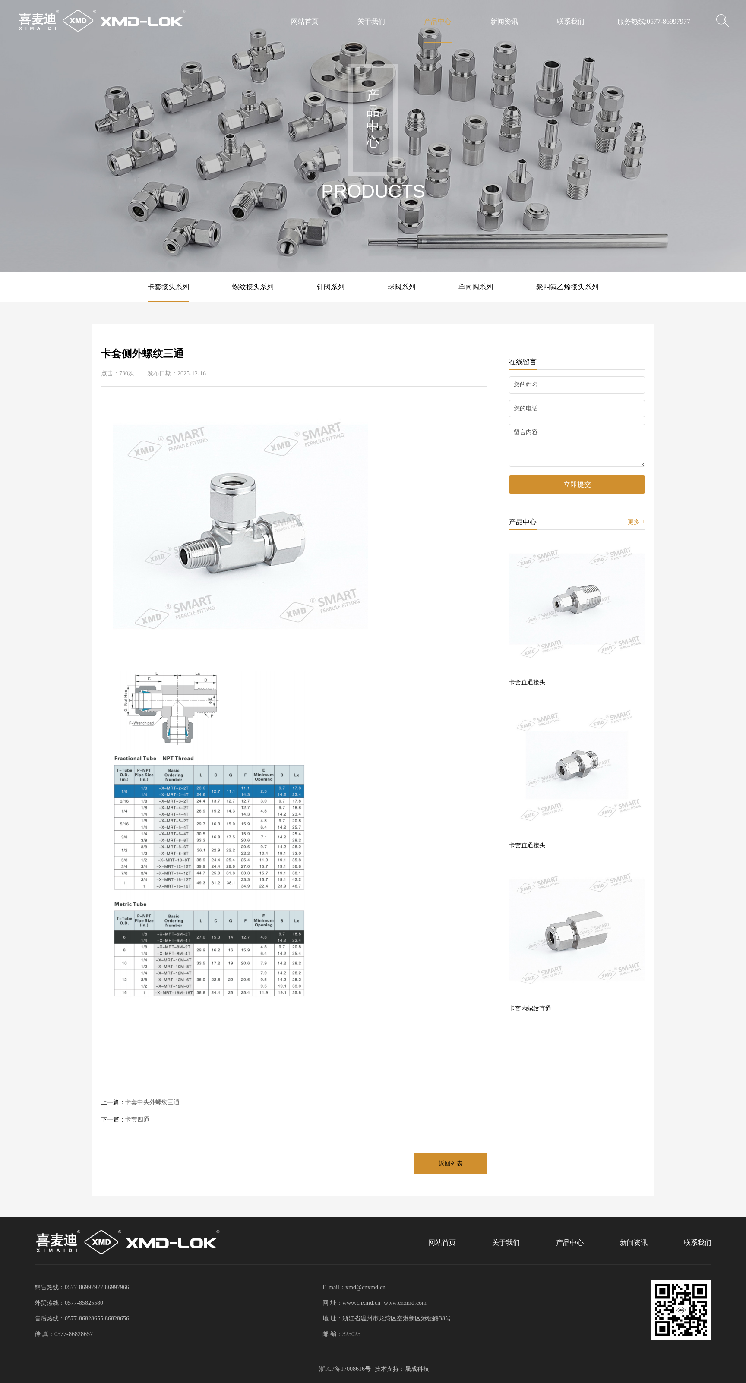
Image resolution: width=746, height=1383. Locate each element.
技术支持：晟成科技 (402, 1369)
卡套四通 (125, 1119)
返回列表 (451, 1163)
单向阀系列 (475, 286)
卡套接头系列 (168, 286)
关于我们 (371, 21)
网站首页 (305, 21)
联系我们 (571, 21)
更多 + (636, 522)
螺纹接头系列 (253, 286)
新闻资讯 (504, 21)
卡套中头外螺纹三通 (140, 1102)
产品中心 (438, 21)
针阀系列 (331, 286)
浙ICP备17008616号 (345, 1369)
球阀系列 (401, 286)
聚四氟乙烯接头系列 (567, 286)
